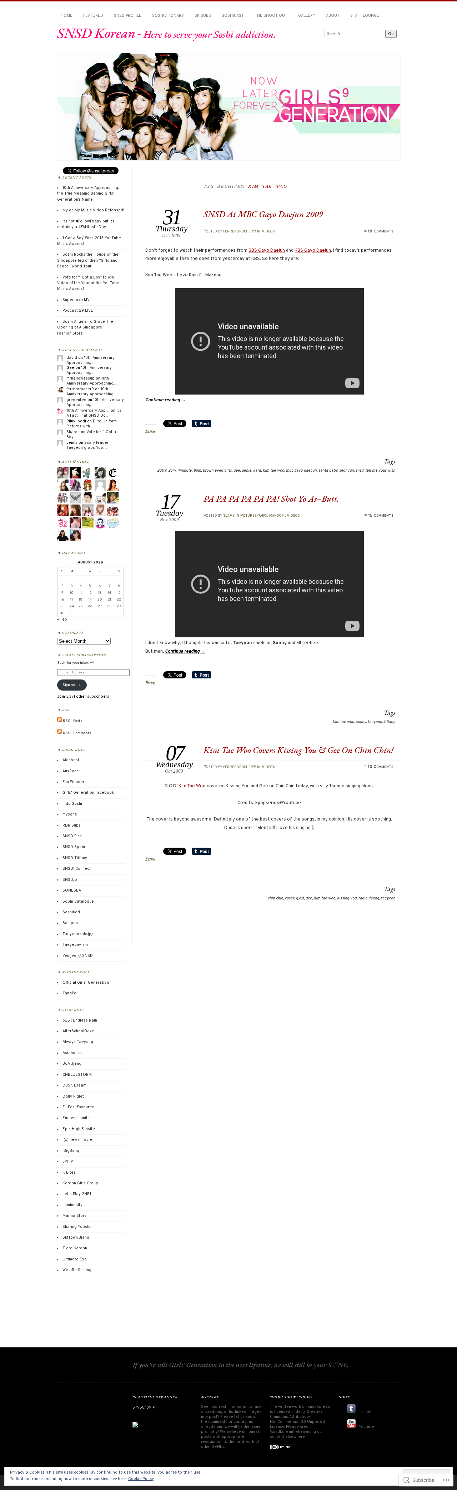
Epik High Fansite (78, 1129)
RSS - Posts (72, 721)
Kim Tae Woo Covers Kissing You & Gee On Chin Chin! (298, 750)
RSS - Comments (77, 733)
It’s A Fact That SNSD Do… (93, 413)
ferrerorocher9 (239, 231)
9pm (197, 470)
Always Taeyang (77, 1041)
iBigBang (70, 1150)
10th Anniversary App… (88, 410)
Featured (93, 15)
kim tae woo (273, 470)
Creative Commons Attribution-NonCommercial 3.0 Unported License (297, 1419)
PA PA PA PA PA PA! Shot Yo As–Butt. (271, 498)
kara (257, 470)
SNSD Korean (96, 33)
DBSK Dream (74, 1085)
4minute (184, 470)
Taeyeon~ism (75, 944)
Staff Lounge (364, 15)
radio (362, 898)
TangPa (69, 993)
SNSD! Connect (76, 868)
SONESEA (71, 890)
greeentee (76, 399)
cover (289, 898)
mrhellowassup (80, 378)
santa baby (327, 470)
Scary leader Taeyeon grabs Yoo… (87, 445)
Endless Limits (76, 1117)
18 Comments (380, 231)
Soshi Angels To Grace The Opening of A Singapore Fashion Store (85, 327)
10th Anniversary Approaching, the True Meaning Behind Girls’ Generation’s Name (88, 193)
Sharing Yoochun (78, 1226)
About (333, 15)
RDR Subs (71, 825)
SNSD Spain (73, 846)
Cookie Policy (141, 1479)
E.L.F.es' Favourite (78, 1107)
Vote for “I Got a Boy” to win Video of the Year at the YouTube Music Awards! (88, 283)
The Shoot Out (271, 15)
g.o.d (300, 898)
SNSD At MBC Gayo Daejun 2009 (263, 214)
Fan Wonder (73, 781)
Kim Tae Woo (192, 786)
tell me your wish (380, 470)
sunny (361, 721)
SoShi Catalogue (78, 901)
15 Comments (380, 515)
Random (277, 515)
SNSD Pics (72, 836)
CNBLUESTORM (77, 1074)
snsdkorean (319, 1406)
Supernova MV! (76, 299)
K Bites (69, 1172)
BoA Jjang (71, 1063)
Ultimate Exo (74, 1259)
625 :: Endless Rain (79, 1020)
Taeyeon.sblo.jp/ (77, 934)
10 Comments (380, 767)
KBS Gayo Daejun (313, 251)
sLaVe (229, 515)
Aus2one (70, 771)
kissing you (347, 898)
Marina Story (74, 1215)
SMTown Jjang (75, 1237)
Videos (268, 231)
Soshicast (233, 15)
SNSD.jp (69, 879)
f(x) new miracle (77, 1139)
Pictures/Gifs (253, 515)
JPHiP (67, 1161)
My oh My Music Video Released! (93, 210)
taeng (374, 898)
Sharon (73, 432)
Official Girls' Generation (85, 982)
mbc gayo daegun (301, 470)
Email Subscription (84, 655)
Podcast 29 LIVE (77, 310)
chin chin (275, 898)
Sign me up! (71, 685)
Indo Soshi (72, 803)
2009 (161, 470)
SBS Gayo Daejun (266, 251)
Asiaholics (72, 1052)
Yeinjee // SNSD (77, 955)
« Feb (62, 619)
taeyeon (375, 721)
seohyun (346, 470)
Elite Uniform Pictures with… (91, 424)
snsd (359, 470)
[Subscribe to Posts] (59, 721)
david (71, 357)
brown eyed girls (217, 470)
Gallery (306, 15)
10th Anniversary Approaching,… (90, 360)
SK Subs (203, 15)
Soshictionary (168, 15)
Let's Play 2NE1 (76, 1194)
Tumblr (365, 1411)
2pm (172, 470)
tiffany (389, 721)
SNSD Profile (127, 15)
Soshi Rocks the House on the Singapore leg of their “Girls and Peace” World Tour (88, 260)
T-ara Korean (74, 1248)
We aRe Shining (76, 1270)
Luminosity (72, 1205)
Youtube (366, 1426)
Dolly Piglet (73, 1096)
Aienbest (70, 760)
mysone (69, 814)
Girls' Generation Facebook (88, 792)
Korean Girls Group (80, 1183)
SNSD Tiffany (74, 858)
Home (66, 15)
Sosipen (70, 922)
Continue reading (165, 400)
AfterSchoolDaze (78, 1031)
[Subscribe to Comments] (59, 733)
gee (236, 470)
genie (246, 470)
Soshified (71, 912)
